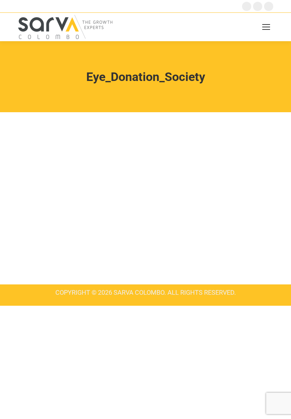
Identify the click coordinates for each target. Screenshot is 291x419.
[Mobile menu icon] (266, 27)
